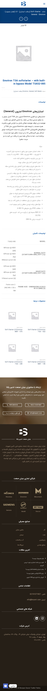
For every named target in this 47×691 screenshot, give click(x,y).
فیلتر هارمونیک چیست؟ (38, 559)
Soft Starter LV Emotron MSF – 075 (13, 331)
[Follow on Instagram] (42, 618)
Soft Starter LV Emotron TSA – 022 (36, 331)
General (34, 14)
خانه (43, 11)
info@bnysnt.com (34, 599)
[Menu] (44, 3)
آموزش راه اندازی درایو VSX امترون (35, 577)
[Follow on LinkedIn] (36, 618)
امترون (31, 455)
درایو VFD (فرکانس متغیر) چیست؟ (35, 573)
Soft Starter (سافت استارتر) (29, 11)
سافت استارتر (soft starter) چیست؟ (35, 569)
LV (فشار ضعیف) (11, 11)
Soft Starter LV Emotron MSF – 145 (36, 363)
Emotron (42, 14)
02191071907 (35, 594)
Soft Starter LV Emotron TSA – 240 (13, 363)
